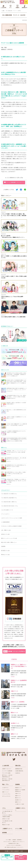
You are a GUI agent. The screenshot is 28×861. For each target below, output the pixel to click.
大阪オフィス (14, 691)
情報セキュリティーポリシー (18, 841)
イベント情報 (18, 828)
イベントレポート (5, 514)
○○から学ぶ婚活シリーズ (7, 510)
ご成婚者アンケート (7, 828)
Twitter (12, 676)
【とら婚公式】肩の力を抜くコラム (9, 505)
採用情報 (4, 832)
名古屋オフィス (15, 723)
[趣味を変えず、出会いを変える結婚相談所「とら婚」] (7, 2)
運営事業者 (19, 839)
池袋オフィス (18, 795)
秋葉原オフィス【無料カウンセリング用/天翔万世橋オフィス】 (19, 666)
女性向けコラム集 (5, 534)
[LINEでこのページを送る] (25, 189)
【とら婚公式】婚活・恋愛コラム (9, 501)
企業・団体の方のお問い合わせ (10, 847)
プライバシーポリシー (7, 841)
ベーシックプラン (5, 789)
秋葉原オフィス (18, 787)
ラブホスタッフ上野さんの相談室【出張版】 (11, 526)
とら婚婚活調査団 (5, 522)
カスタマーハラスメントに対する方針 (13, 845)
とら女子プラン (5, 787)
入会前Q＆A (17, 773)
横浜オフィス (14, 712)
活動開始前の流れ (18, 768)
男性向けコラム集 (5, 554)
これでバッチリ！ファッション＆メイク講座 (11, 518)
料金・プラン (5, 784)
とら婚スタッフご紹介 (19, 804)
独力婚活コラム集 (5, 550)
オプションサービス (6, 796)
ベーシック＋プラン (6, 794)
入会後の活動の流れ (19, 770)
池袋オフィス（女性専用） (18, 702)
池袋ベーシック (5, 791)
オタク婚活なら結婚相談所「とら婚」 (15, 851)
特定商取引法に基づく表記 (13, 843)
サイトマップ (19, 847)
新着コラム (4, 447)
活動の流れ (18, 765)
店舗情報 (3, 546)
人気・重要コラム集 (6, 530)
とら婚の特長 (5, 765)
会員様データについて (6, 768)
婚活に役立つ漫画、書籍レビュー (9, 542)
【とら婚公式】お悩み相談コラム (9, 497)
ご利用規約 (14, 839)
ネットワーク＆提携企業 (7, 770)
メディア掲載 (8, 839)
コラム (4, 808)
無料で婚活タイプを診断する (7, 857)
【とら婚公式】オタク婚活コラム (9, 493)
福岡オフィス (14, 734)
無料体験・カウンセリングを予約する (14, 651)
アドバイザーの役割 (6, 773)
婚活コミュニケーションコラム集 (9, 538)
